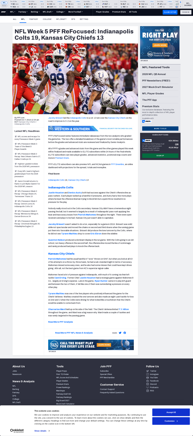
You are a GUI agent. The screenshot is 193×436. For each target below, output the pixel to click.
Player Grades (62, 381)
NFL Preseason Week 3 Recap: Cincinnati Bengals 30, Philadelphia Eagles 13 (27, 223)
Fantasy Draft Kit (63, 394)
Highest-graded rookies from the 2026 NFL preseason (27, 165)
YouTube (154, 378)
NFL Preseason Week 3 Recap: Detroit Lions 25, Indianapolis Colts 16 (26, 203)
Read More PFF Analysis (60, 322)
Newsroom (17, 374)
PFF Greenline (117, 164)
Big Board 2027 (62, 401)
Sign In (185, 12)
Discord (153, 384)
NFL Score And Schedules (67, 378)
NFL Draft (61, 19)
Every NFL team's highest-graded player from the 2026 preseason (27, 173)
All (14, 19)
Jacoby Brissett (55, 118)
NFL (4, 2)
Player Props (61, 371)
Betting (84, 19)
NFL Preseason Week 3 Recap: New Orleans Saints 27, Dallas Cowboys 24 (27, 156)
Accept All (171, 412)
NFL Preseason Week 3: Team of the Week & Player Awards (26, 146)
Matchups (60, 391)
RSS (152, 391)
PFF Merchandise (107, 378)
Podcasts (154, 387)
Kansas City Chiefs (117, 118)
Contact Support (107, 389)
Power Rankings (63, 387)
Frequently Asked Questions (112, 393)
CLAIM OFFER (170, 12)
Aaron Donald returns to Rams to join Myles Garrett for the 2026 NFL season (27, 183)
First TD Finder (62, 374)
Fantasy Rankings (64, 397)
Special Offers (106, 374)
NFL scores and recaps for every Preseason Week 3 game (27, 138)
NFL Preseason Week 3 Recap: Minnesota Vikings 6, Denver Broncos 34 (26, 213)
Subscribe (104, 371)
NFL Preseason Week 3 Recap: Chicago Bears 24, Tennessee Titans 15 (26, 193)
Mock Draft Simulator (65, 404)
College (47, 19)
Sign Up (160, 156)
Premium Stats (62, 158)
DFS (73, 19)
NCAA (4, 6)
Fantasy (33, 19)
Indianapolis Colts (78, 118)
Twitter (153, 371)
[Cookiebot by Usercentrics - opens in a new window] (17, 431)
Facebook (154, 381)
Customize (169, 421)
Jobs (14, 371)
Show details (40, 431)
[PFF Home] (3, 12)
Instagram (154, 374)
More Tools (160, 129)
